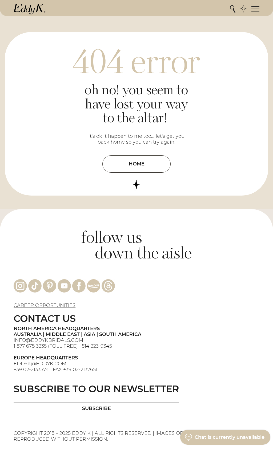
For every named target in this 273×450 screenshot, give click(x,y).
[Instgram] (20, 286)
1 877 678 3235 (30, 346)
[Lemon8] (93, 286)
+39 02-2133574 (31, 369)
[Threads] (108, 286)
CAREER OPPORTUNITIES (44, 305)
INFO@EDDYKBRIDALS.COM (49, 340)
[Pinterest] (49, 286)
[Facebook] (79, 286)
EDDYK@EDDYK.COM (40, 364)
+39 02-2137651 (80, 369)
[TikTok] (35, 286)
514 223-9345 (97, 346)
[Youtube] (64, 286)
